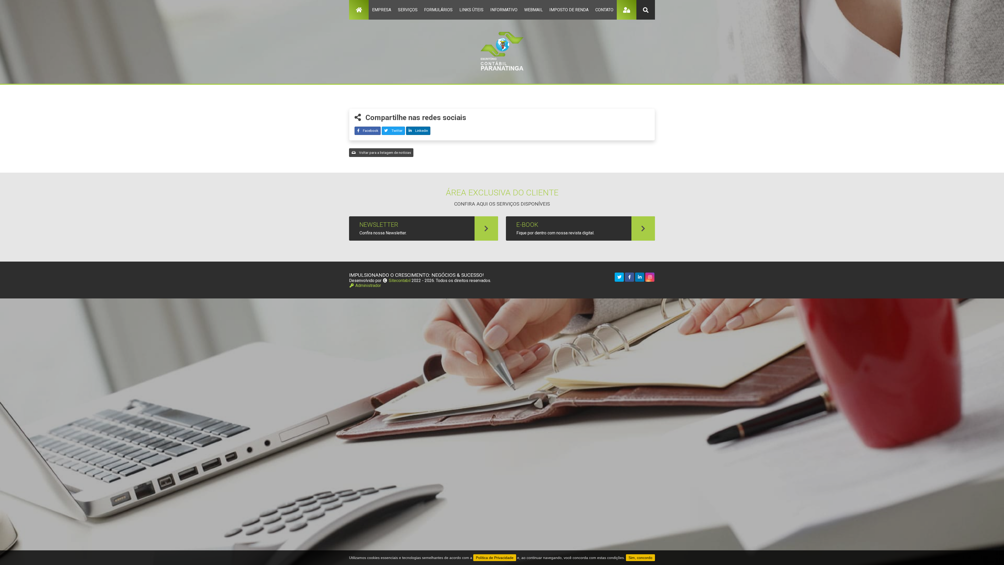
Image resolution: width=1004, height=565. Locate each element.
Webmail (533, 9)
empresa (381, 9)
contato (604, 9)
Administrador (367, 285)
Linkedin (421, 130)
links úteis (471, 9)
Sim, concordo (640, 558)
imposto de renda (569, 9)
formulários (438, 9)
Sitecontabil (399, 280)
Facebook (370, 130)
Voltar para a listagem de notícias (384, 152)
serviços (408, 9)
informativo (503, 9)
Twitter (397, 130)
